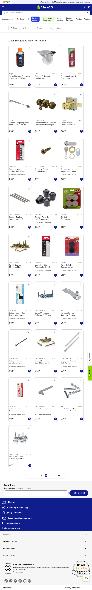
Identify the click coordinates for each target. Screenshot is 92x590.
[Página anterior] (28, 475)
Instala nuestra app (11, 528)
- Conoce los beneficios (76, 2)
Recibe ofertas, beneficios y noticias (17, 488)
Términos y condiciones (71, 588)
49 (50, 475)
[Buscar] (88, 12)
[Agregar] (29, 84)
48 (46, 475)
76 (59, 475)
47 (41, 475)
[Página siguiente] (63, 475)
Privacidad (7, 588)
